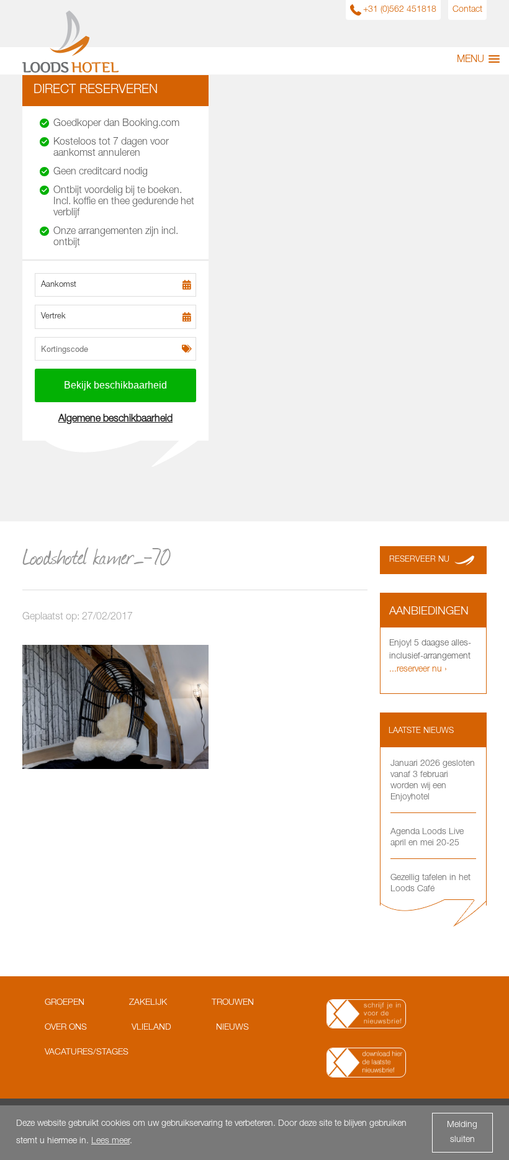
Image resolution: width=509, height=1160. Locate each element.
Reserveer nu (419, 560)
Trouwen (233, 1003)
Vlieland (151, 1027)
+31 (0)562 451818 (399, 10)
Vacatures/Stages (86, 1052)
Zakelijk (148, 1003)
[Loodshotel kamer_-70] (115, 767)
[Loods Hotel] (70, 71)
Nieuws (232, 1027)
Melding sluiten (462, 1132)
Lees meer (110, 1141)
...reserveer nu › (418, 669)
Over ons (66, 1027)
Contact (467, 10)
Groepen (64, 1003)
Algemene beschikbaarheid (115, 420)
